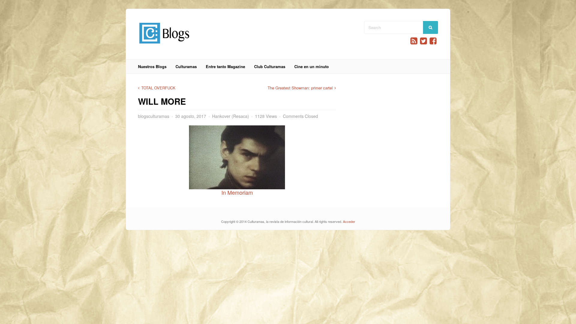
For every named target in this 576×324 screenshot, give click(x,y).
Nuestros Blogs (152, 66)
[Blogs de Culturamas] (164, 45)
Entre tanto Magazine (225, 66)
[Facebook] (433, 41)
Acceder (349, 221)
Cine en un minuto (311, 66)
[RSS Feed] (413, 41)
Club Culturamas (269, 66)
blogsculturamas (153, 116)
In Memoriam (237, 192)
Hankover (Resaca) (230, 116)
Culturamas (186, 66)
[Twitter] (423, 41)
